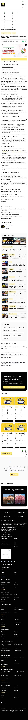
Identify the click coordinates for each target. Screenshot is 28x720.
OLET (15, 678)
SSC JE (15, 685)
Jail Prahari (3, 587)
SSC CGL (16, 594)
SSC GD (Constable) (5, 597)
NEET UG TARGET (17, 675)
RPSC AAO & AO (17, 663)
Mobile (2, 697)
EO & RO (16, 607)
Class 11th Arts (17, 636)
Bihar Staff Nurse (4, 624)
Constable (16, 584)
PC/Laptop (16, 697)
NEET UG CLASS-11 (5, 678)
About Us (16, 541)
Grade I (16, 572)
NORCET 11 (3, 619)
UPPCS (2, 609)
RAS (15, 582)
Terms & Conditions (22, 708)
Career (15, 544)
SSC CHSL (3, 599)
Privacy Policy (4, 708)
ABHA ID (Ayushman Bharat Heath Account (13, 152)
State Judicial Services (6, 685)
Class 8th (3, 634)
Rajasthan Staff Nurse (19, 622)
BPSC (15, 612)
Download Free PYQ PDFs (14, 387)
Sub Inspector (4, 584)
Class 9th (16, 634)
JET (15, 660)
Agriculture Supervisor (19, 658)
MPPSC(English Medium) (6, 612)
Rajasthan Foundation (5, 582)
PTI (14, 574)
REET (2, 569)
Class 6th (3, 631)
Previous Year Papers (5, 544)
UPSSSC (2, 660)
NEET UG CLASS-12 (5, 675)
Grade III (16, 569)
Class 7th (16, 631)
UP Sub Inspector (18, 644)
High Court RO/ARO (18, 650)
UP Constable (4, 648)
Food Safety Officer (5, 658)
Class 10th (3, 636)
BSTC (2, 574)
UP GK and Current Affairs (6, 650)
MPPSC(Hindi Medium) (19, 609)
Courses (3, 541)
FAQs (15, 543)
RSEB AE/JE (3, 690)
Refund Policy (12, 708)
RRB (2, 622)
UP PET (15, 648)
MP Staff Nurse (17, 624)
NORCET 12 (16, 619)
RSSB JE (16, 688)
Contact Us (16, 546)
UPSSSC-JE (3, 688)
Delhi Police (16, 597)
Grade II (2, 572)
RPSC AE (16, 690)
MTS (15, 599)
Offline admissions (5, 543)
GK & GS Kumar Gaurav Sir (6, 594)
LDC (15, 587)
